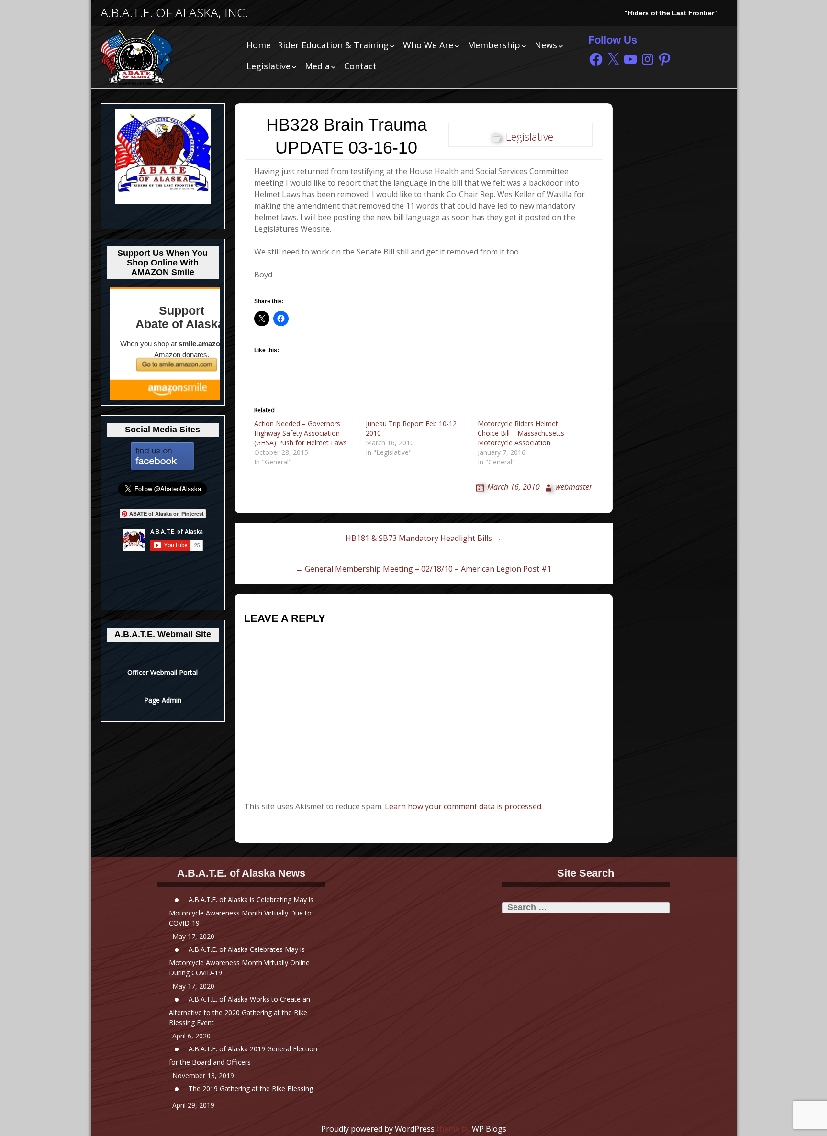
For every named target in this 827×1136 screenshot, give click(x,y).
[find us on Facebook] (162, 455)
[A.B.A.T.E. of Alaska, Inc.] (168, 57)
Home (258, 45)
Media (317, 66)
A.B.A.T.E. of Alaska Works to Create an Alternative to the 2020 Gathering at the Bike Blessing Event (239, 1010)
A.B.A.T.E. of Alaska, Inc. (174, 12)
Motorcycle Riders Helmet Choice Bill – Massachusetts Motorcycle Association (521, 433)
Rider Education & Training (333, 45)
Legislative (268, 66)
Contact (360, 66)
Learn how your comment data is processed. (464, 806)
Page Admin (162, 700)
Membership (494, 45)
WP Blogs (489, 1129)
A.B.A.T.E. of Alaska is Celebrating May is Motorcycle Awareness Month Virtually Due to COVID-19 (241, 910)
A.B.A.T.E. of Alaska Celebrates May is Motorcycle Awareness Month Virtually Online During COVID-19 (239, 960)
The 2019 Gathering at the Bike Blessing (251, 1087)
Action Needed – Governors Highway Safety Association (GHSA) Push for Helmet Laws (300, 433)
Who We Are (428, 45)
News (546, 45)
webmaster (573, 487)
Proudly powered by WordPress (378, 1129)
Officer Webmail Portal (162, 672)
